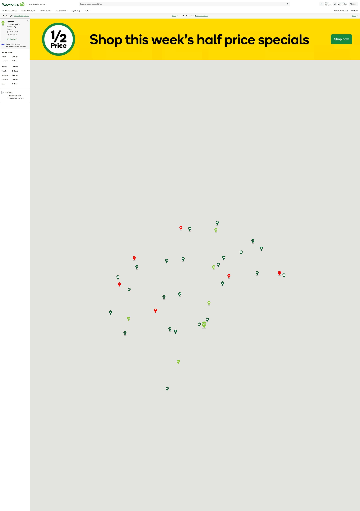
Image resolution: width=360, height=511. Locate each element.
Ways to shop (75, 11)
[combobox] (184, 4)
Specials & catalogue (28, 11)
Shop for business (340, 11)
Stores (355, 11)
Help (86, 11)
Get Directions (12, 39)
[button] (183, 259)
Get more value (61, 11)
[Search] (287, 4)
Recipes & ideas (45, 11)
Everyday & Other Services (37, 4)
